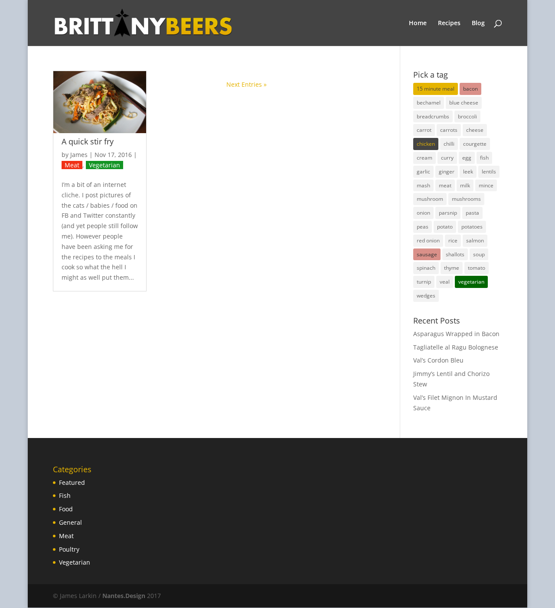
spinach (426, 267)
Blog (478, 23)
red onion (428, 240)
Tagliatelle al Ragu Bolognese (455, 347)
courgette (474, 143)
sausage (427, 254)
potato (445, 226)
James (79, 154)
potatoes (472, 226)
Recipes (449, 23)
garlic (423, 171)
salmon (475, 240)
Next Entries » (246, 84)
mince (486, 185)
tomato (476, 267)
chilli (449, 143)
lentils (489, 171)
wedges (426, 295)
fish (484, 157)
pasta (472, 212)
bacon (470, 88)
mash (423, 185)
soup (479, 254)
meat (445, 185)
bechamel (429, 102)
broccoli (467, 116)
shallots (455, 254)
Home (418, 23)
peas (422, 226)
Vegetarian (104, 165)
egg (466, 157)
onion (423, 212)
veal (445, 281)
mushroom (430, 199)
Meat (72, 165)
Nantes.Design (123, 596)
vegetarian (471, 281)
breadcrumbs (433, 116)
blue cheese (463, 102)
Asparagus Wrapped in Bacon (456, 334)
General (70, 522)
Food (66, 509)
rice (452, 240)
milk (465, 185)
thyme (451, 267)
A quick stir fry (88, 141)
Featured (72, 482)
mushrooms (466, 199)
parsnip (448, 212)
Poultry (69, 549)
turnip (424, 281)
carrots (448, 130)
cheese (474, 130)
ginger (446, 171)
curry (447, 157)
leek (468, 171)
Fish (65, 495)
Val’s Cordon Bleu (438, 360)
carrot (424, 130)
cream (424, 157)
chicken (426, 143)
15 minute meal (435, 88)
